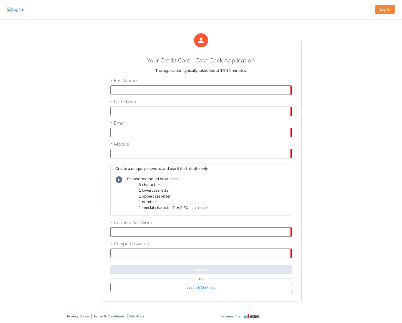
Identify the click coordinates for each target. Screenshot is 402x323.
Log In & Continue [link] (201, 287)
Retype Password (130, 244)
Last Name (123, 102)
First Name (124, 80)
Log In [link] (385, 9)
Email (118, 123)
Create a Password (131, 222)
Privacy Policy (78, 316)
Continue (201, 269)
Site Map (136, 316)
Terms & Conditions (109, 316)
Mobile (120, 144)
